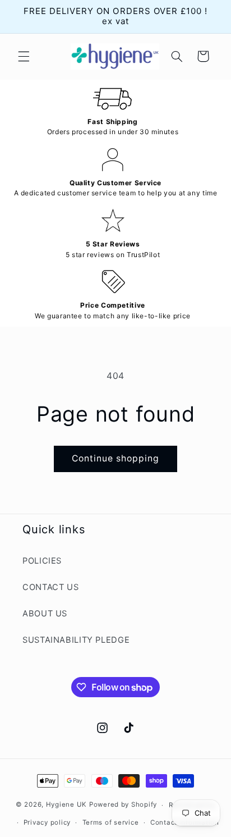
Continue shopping (116, 458)
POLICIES (42, 561)
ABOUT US (44, 614)
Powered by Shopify (123, 805)
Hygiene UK (66, 805)
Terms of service (110, 822)
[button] (23, 56)
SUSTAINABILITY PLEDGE (76, 640)
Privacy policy (47, 822)
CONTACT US (50, 587)
